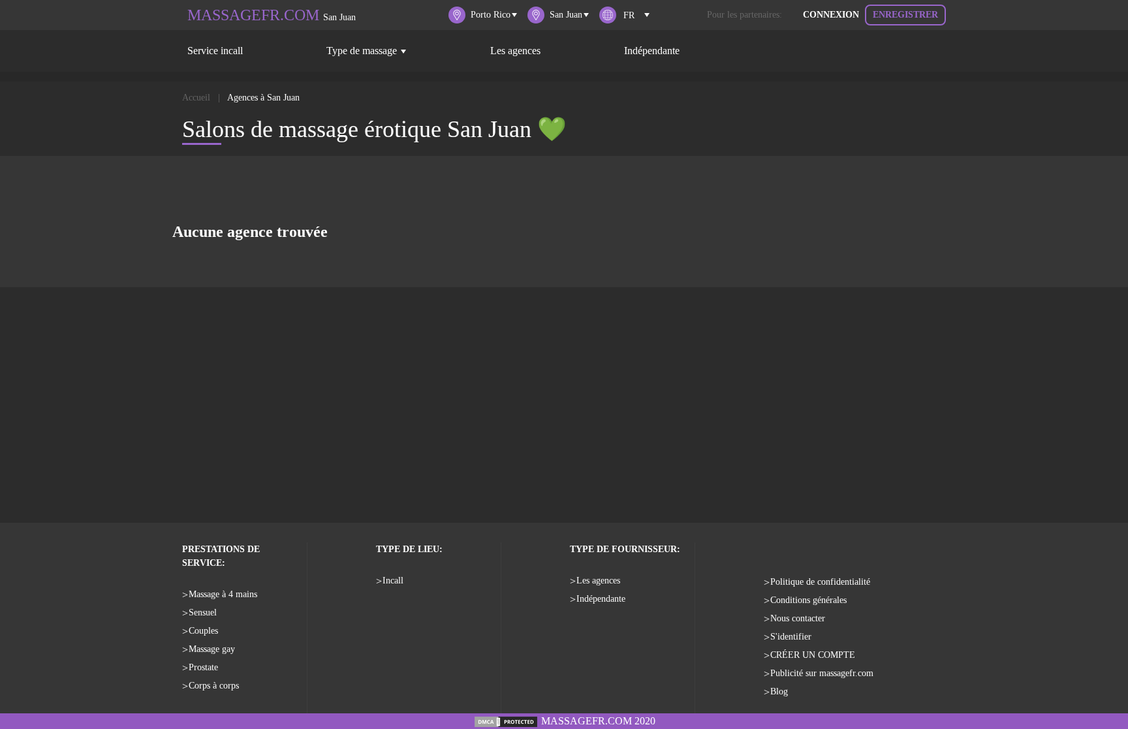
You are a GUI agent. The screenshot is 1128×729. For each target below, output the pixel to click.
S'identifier (790, 637)
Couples (203, 631)
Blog (779, 691)
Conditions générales (808, 600)
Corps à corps (214, 685)
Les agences (515, 50)
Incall (393, 580)
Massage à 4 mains (223, 594)
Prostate (203, 667)
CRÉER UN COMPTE (812, 655)
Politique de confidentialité (820, 582)
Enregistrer (905, 15)
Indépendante (652, 50)
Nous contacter (797, 618)
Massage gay (212, 649)
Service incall (215, 50)
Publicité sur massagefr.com (821, 673)
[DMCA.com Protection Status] (506, 720)
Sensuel (203, 612)
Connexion (831, 15)
